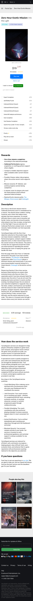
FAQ (2, 571)
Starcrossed (14, 199)
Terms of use (21, 565)
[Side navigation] (2, 2)
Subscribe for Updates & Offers (11, 541)
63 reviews (13, 71)
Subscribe (16, 549)
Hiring (30, 565)
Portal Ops (8, 8)
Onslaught (25, 199)
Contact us (4, 565)
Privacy (12, 565)
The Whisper (15, 257)
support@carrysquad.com (9, 576)
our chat (25, 460)
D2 (5, 2)
